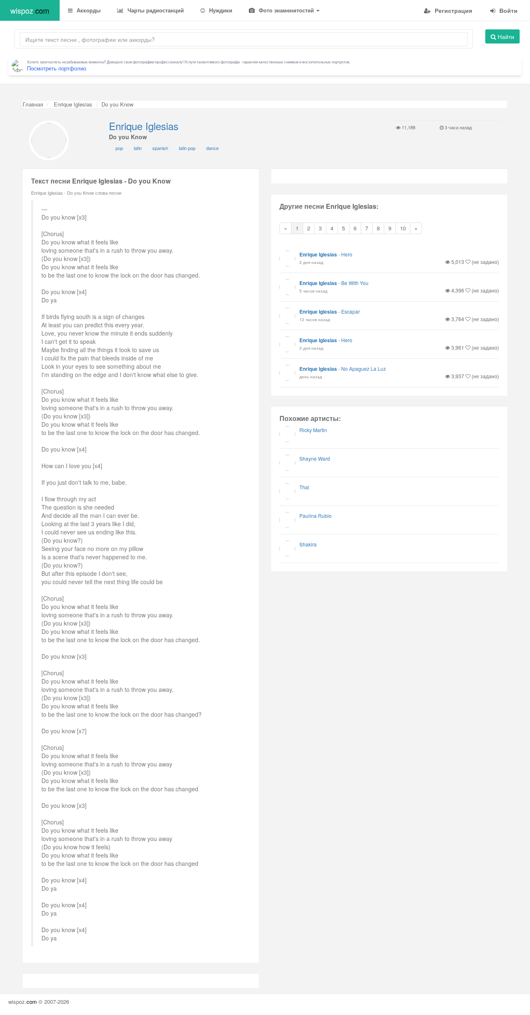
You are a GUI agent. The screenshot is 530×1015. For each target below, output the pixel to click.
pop (119, 148)
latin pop (187, 148)
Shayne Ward (314, 458)
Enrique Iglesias (72, 104)
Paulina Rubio (315, 515)
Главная (33, 104)
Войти (508, 10)
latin (138, 148)
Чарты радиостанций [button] (155, 10)
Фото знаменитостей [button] (286, 10)
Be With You (355, 282)
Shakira (308, 544)
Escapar (350, 311)
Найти (505, 36)
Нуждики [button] (219, 10)
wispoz (29, 10)
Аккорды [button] (88, 10)
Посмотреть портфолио (56, 68)
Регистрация (452, 10)
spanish (160, 148)
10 (403, 228)
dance (212, 148)
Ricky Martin (313, 429)
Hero (346, 254)
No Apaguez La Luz (363, 368)
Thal (304, 487)
